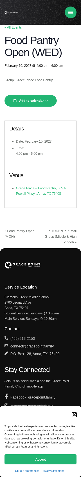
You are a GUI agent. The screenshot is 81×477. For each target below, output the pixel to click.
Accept (40, 459)
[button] (74, 414)
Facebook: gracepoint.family (32, 397)
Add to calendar (31, 100)
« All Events (13, 27)
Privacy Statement (53, 471)
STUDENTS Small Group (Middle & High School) (60, 236)
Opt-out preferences (27, 471)
